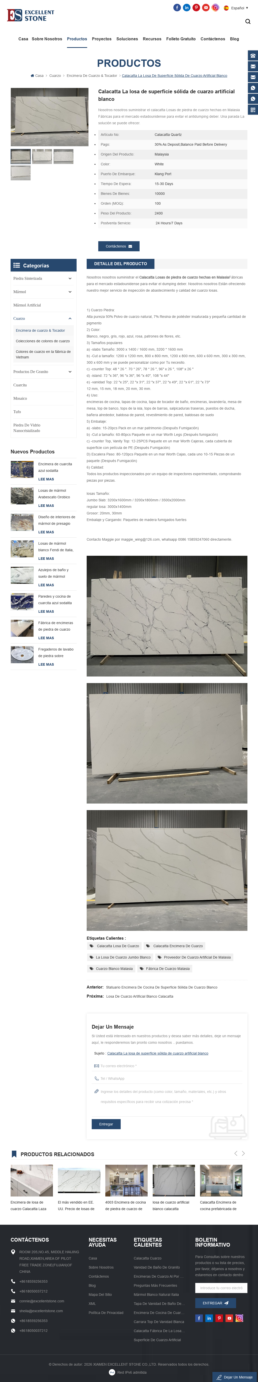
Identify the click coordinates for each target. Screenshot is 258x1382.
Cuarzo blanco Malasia (114, 969)
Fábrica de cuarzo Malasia (168, 969)
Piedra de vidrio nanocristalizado (26, 428)
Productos (77, 39)
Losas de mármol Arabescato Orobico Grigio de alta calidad (55, 494)
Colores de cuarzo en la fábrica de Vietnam (43, 354)
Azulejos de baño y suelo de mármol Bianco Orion (53, 574)
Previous (235, 1153)
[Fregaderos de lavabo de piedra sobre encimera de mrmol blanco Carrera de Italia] (22, 654)
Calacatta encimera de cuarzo (177, 946)
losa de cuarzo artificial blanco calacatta (139, 996)
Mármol (19, 292)
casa (93, 1258)
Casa (23, 39)
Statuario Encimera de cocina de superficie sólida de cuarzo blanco (161, 987)
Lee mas (46, 479)
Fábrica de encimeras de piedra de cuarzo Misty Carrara (55, 627)
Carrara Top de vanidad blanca (159, 1322)
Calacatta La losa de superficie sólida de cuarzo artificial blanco (157, 1053)
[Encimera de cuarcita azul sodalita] (22, 469)
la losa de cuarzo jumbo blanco (123, 957)
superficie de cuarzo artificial (157, 1340)
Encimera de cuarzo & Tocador (92, 76)
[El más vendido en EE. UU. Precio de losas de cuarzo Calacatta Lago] (32, 1180)
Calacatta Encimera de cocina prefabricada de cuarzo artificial (171, 1206)
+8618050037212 (33, 1291)
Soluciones (127, 39)
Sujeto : (151, 1053)
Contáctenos (213, 39)
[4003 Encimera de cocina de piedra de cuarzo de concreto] (79, 1180)
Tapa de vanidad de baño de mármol (160, 1304)
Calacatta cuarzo (148, 1258)
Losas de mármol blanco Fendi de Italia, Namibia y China (56, 547)
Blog (234, 39)
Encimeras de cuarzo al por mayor (160, 1276)
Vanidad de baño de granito (157, 1267)
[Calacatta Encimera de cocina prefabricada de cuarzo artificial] (174, 1180)
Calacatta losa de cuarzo (117, 946)
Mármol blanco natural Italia (156, 1295)
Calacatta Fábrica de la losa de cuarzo (160, 1331)
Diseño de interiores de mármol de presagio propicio (56, 521)
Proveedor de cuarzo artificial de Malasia (197, 957)
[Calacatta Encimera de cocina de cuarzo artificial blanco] (221, 1180)
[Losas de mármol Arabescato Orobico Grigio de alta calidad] (22, 495)
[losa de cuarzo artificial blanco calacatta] (126, 1180)
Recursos (152, 39)
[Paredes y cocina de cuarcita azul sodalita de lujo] (22, 601)
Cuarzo (55, 76)
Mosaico (20, 398)
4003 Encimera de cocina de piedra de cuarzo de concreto (78, 1206)
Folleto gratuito (181, 39)
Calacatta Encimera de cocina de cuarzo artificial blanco (220, 1206)
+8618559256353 (96, 8)
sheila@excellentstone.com (41, 1311)
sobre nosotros (47, 39)
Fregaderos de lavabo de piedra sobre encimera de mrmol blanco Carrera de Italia (57, 653)
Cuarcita (20, 385)
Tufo (17, 412)
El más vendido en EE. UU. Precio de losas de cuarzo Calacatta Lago (29, 1206)
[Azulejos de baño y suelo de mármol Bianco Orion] (22, 575)
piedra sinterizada (27, 278)
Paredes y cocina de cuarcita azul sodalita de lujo (55, 600)
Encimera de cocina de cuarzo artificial (160, 1313)
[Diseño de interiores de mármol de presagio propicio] (22, 522)
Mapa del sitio (100, 1295)
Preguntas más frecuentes (155, 1285)
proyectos (102, 39)
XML (92, 1304)
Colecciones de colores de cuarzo (43, 341)
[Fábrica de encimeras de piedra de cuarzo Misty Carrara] (22, 628)
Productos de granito (30, 372)
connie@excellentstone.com (145, 8)
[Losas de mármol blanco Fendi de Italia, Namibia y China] (22, 548)
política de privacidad (106, 1313)
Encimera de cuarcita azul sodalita (55, 467)
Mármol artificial (27, 305)
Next (243, 1153)
